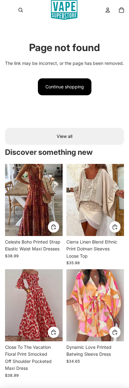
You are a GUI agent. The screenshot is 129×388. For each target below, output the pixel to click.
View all (64, 136)
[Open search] (21, 10)
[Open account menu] (108, 10)
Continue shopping (64, 86)
